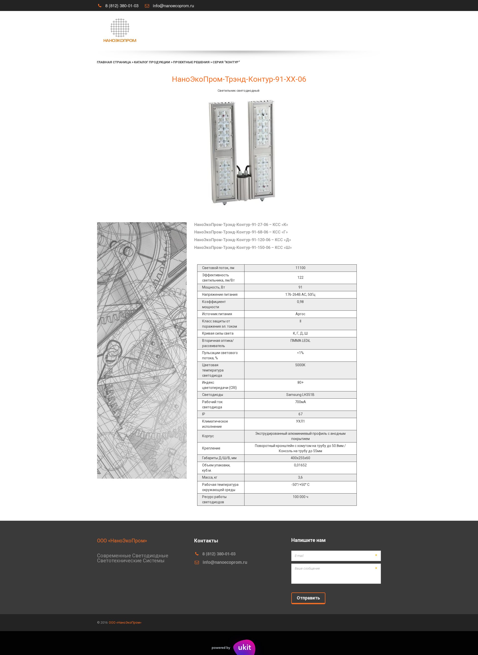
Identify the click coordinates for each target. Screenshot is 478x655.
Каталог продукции (311, 31)
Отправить (308, 597)
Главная (243, 31)
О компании (270, 31)
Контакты (350, 31)
